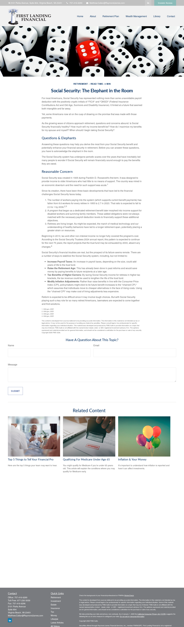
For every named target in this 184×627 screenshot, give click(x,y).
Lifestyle (54, 618)
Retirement (56, 597)
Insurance (55, 608)
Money (54, 615)
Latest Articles (57, 622)
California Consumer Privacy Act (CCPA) (151, 614)
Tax (52, 611)
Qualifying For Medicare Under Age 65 (86, 459)
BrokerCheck (129, 595)
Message (12, 364)
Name (11, 345)
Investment (56, 601)
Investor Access (165, 2)
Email (96, 345)
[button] (80, 16)
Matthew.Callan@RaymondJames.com (107, 2)
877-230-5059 (23, 600)
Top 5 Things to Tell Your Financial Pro (30, 459)
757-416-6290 (75, 2)
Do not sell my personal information (132, 616)
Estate (53, 604)
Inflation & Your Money (132, 459)
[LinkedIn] (148, 3)
